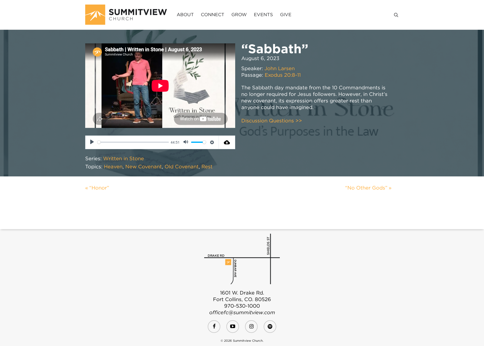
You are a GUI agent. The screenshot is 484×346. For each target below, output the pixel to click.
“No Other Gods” (366, 188)
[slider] (133, 142)
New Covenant (143, 167)
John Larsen (279, 68)
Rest (207, 167)
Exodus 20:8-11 (283, 75)
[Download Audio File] (227, 142)
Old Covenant (182, 167)
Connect (212, 14)
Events (263, 14)
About (185, 14)
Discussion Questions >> (271, 121)
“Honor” (99, 188)
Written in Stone (123, 158)
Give (285, 14)
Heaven (113, 167)
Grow (239, 14)
